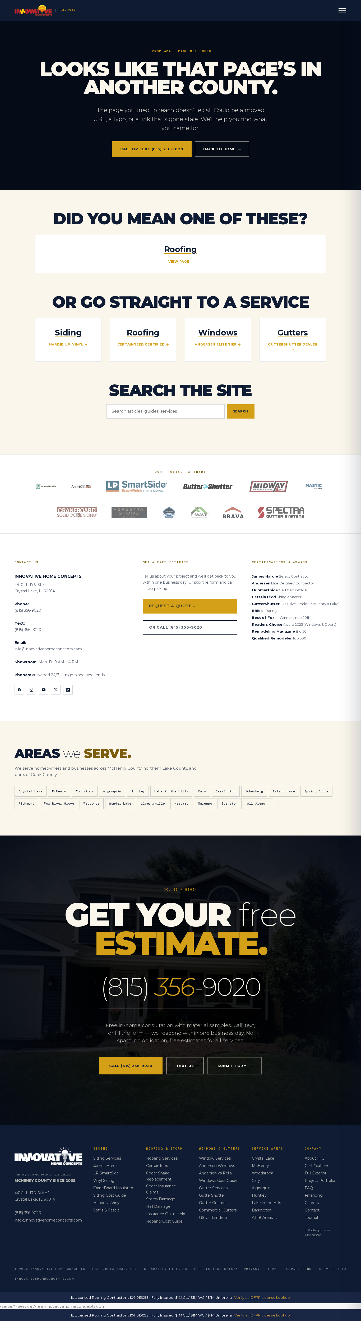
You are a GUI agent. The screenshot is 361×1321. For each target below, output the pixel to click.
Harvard (181, 803)
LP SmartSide (106, 1173)
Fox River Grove (59, 803)
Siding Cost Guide (109, 1195)
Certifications (317, 1165)
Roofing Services (162, 1158)
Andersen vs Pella (215, 1173)
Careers (312, 1202)
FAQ (309, 1188)
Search (240, 411)
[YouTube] (43, 689)
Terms (273, 1269)
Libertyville (153, 803)
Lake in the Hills (171, 791)
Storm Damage (160, 1199)
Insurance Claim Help (165, 1213)
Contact (312, 1210)
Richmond (26, 803)
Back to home (221, 148)
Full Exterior (315, 1173)
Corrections (299, 1269)
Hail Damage (158, 1206)
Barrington (226, 791)
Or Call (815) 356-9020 (175, 627)
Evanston (229, 803)
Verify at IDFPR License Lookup (262, 1297)
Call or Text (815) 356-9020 (151, 149)
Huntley (138, 791)
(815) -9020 (180, 986)
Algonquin (112, 791)
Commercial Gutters (218, 1210)
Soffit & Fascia (106, 1210)
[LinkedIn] (68, 689)
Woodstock (85, 791)
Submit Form (234, 1065)
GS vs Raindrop (213, 1217)
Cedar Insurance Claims (161, 1189)
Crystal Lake (30, 791)
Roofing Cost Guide (164, 1221)
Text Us (185, 1066)
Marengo (205, 803)
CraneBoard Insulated (113, 1188)
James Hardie (106, 1165)
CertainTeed (157, 1165)
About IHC (314, 1158)
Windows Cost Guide (218, 1180)
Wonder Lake (120, 803)
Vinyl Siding (103, 1180)
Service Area (333, 1269)
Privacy (252, 1269)
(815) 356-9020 (28, 610)
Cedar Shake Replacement (159, 1176)
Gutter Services (213, 1188)
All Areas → (258, 803)
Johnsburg (254, 791)
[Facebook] (19, 689)
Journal (311, 1217)
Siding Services (107, 1158)
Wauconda (92, 803)
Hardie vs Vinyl (106, 1202)
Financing (314, 1195)
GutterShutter (212, 1195)
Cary (202, 791)
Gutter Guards (212, 1202)
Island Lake (284, 791)
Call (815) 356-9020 (130, 1066)
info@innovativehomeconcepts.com (48, 649)
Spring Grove (316, 791)
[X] (56, 689)
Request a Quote (172, 605)
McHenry (59, 791)
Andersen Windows (217, 1165)
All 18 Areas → (264, 1217)
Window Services (215, 1158)
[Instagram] (31, 689)
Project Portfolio (320, 1180)
